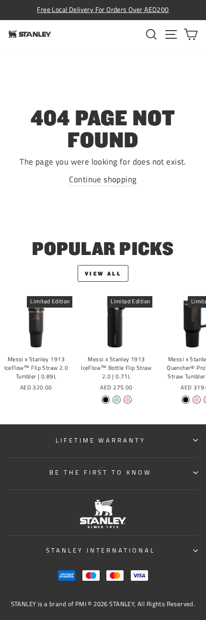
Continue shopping (103, 179)
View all (103, 273)
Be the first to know (100, 472)
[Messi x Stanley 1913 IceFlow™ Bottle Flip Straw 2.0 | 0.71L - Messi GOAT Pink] (127, 399)
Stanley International (100, 550)
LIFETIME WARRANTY (101, 440)
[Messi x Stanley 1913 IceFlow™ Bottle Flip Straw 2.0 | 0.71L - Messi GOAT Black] (105, 399)
